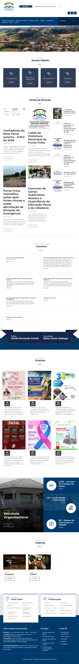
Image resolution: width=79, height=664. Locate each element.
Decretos (62, 608)
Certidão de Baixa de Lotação (48, 644)
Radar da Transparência (8, 20)
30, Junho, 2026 (32, 211)
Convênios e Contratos (66, 613)
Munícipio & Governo (21, 20)
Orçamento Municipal (13, 603)
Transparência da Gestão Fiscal (12, 612)
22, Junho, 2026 (67, 115)
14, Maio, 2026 (67, 166)
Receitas (25, 605)
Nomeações (63, 603)
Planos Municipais (49, 605)
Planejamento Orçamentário (26, 612)
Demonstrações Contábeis (27, 608)
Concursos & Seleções (51, 608)
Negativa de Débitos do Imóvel (49, 639)
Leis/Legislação (27, 616)
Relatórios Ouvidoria (65, 610)
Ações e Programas (28, 603)
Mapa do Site (10, 619)
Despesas (9, 605)
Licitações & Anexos (33, 20)
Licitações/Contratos (13, 616)
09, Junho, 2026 (67, 149)
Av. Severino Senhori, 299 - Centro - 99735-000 (19, 632)
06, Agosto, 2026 (7, 143)
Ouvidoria (16, 22)
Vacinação (64, 644)
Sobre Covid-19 (65, 636)
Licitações (47, 603)
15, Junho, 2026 (67, 134)
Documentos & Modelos (66, 605)
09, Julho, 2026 (7, 216)
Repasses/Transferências (14, 608)
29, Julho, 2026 (32, 145)
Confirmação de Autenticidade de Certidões (47, 648)
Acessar (8, 525)
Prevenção (64, 639)
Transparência (50, 20)
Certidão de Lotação (48, 636)
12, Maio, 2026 (67, 176)
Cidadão (42, 20)
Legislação (5, 22)
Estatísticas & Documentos (65, 633)
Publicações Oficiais (50, 613)
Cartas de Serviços (50, 610)
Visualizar (9, 582)
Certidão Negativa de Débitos (48, 633)
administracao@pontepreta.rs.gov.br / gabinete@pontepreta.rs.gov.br (17, 635)
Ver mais (8, 158)
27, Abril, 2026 (67, 190)
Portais (11, 22)
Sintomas (63, 641)
